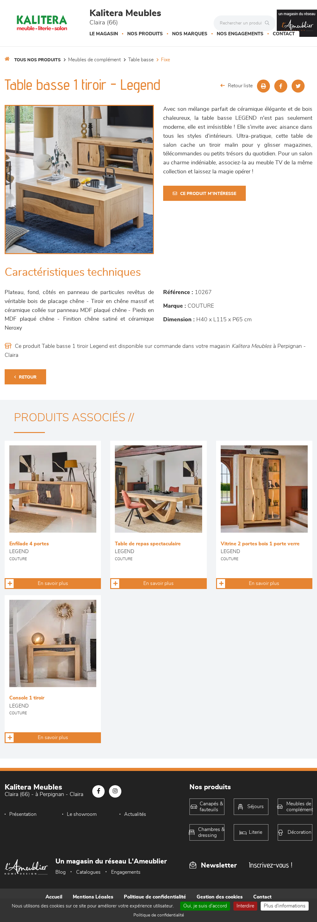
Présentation (23, 814)
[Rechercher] (269, 23)
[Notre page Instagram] (115, 791)
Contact (284, 34)
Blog (60, 872)
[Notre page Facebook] (98, 791)
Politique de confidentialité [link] (158, 915)
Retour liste (240, 85)
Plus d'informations (285, 905)
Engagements (126, 872)
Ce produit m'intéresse (208, 194)
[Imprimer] (263, 86)
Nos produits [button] (145, 34)
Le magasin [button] (103, 34)
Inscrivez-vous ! (270, 864)
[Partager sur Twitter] (298, 86)
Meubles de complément (94, 59)
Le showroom (82, 814)
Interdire (245, 905)
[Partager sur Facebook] (280, 86)
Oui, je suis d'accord (205, 905)
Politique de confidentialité (155, 896)
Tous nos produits (37, 60)
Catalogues (88, 872)
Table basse (141, 59)
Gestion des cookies (220, 896)
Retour (28, 377)
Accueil (54, 896)
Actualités (135, 814)
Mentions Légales (93, 896)
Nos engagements (240, 34)
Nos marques (189, 34)
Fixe (165, 59)
